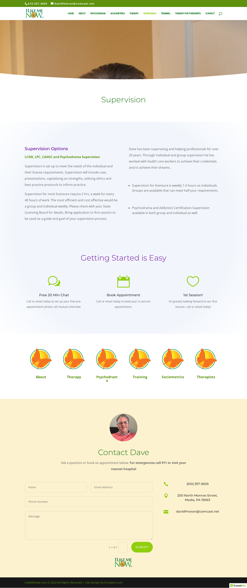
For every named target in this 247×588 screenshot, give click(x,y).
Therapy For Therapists (187, 13)
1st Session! (193, 295)
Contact (210, 13)
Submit (142, 547)
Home (71, 13)
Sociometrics (117, 13)
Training (165, 13)
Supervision (149, 13)
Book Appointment (123, 295)
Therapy (134, 13)
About (82, 13)
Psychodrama (98, 13)
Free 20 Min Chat (54, 295)
